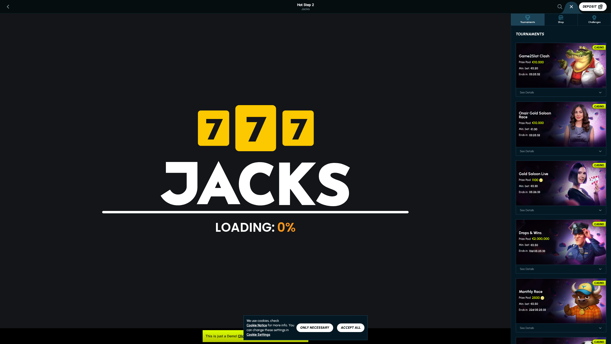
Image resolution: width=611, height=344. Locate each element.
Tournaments (527, 22)
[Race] (571, 6)
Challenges (594, 22)
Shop (561, 22)
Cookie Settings (258, 335)
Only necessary (314, 328)
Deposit (590, 7)
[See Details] (600, 92)
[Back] (8, 6)
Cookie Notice (257, 325)
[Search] (560, 6)
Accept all (351, 328)
